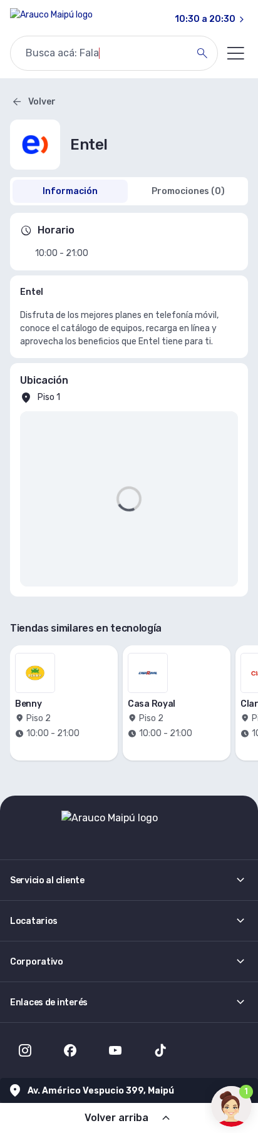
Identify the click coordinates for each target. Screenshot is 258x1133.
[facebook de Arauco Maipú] (70, 1050)
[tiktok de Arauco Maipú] (160, 1050)
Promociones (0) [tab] (188, 191)
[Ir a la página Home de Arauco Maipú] (51, 19)
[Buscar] (202, 53)
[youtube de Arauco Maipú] (115, 1050)
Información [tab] (70, 191)
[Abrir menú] (235, 53)
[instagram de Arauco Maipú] (25, 1050)
